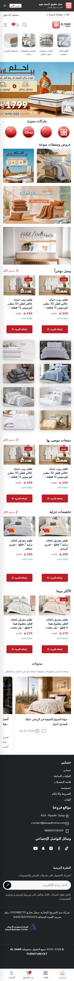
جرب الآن (15, 5)
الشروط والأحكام (61, 793)
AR (67, 14)
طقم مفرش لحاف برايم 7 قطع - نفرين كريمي (56, 544)
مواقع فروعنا (62, 807)
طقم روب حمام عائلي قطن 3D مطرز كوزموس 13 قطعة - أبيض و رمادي (19, 304)
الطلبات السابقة (62, 776)
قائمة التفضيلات (62, 782)
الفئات (67, 799)
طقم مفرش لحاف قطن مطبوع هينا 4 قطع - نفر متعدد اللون (57, 624)
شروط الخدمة (23, 894)
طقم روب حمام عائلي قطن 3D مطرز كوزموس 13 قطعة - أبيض (55, 304)
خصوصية (66, 788)
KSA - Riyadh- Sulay (53, 815)
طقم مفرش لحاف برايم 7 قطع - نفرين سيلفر (20, 544)
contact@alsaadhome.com (48, 823)
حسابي (67, 770)
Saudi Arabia (56, 14)
